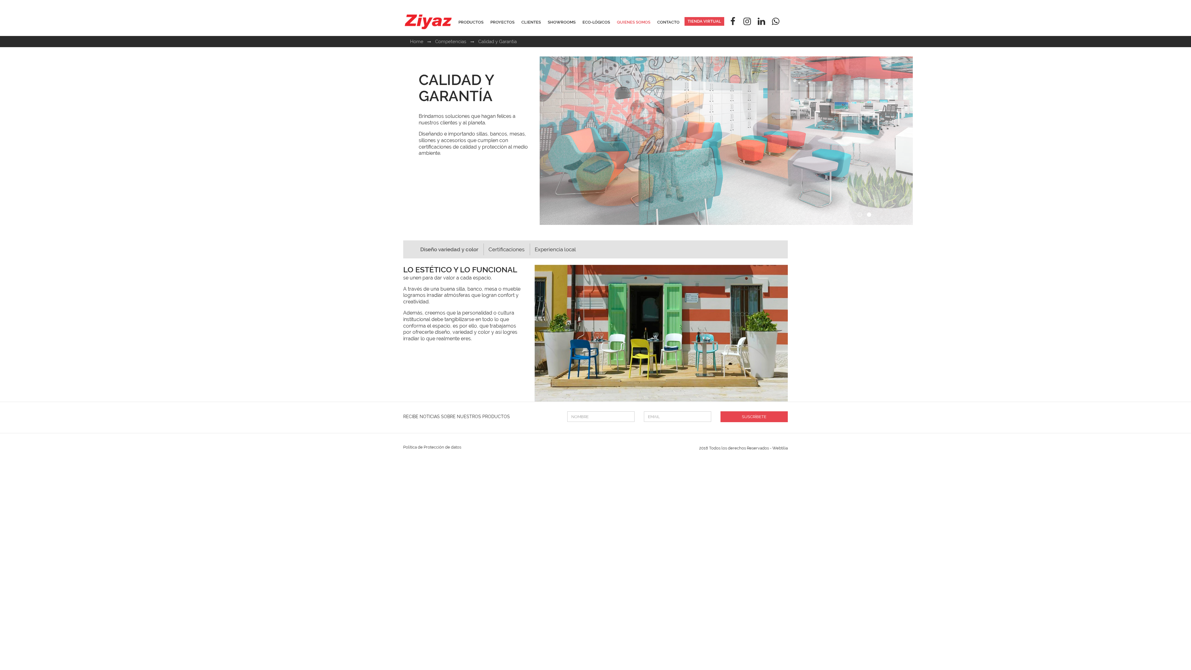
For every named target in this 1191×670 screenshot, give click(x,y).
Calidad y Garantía (497, 41)
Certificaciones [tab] (506, 249)
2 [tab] (870, 215)
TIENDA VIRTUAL (704, 21)
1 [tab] (861, 215)
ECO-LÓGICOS (596, 22)
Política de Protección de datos (432, 447)
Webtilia (780, 448)
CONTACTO (668, 22)
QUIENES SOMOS (633, 22)
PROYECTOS (502, 22)
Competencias (451, 41)
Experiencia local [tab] (555, 249)
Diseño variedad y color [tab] (449, 249)
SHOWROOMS (562, 22)
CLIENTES (531, 22)
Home (416, 41)
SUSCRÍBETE (754, 416)
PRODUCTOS (471, 22)
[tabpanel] (865, 140)
